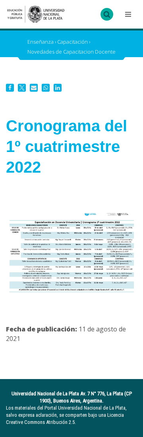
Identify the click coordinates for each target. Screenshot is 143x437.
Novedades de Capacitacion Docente (71, 51)
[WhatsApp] (46, 88)
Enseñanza (40, 41)
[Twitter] (22, 88)
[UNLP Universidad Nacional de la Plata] (36, 14)
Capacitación (72, 41)
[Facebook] (10, 88)
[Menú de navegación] (127, 14)
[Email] (34, 88)
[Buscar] (106, 14)
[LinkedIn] (58, 88)
